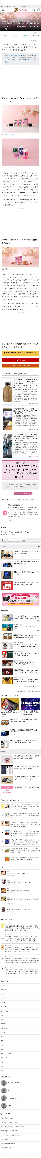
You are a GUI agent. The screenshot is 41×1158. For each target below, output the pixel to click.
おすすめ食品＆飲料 (17, 532)
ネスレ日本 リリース (35, 32)
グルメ (3, 994)
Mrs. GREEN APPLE (13, 1083)
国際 (2, 1045)
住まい (3, 1032)
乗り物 (3, 1023)
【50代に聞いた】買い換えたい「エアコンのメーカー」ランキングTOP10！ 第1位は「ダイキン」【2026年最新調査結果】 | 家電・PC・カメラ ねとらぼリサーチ (21, 949)
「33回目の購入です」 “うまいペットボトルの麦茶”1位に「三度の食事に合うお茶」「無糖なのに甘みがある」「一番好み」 (25, 851)
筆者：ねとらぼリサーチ (15, 505)
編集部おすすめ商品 (9, 534)
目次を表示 (34, 40)
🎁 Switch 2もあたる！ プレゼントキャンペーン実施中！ (13, 6)
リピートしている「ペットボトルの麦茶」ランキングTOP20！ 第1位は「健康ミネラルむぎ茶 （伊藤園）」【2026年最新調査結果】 (24, 806)
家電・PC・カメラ (6, 1053)
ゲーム (3, 998)
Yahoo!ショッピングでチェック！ (20, 365)
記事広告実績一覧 (6, 1148)
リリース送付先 (5, 1139)
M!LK (9, 1090)
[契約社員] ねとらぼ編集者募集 (9, 1131)
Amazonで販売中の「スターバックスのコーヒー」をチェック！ (21, 353)
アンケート (3, 867)
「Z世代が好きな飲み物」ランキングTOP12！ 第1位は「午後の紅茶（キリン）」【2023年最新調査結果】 (24, 815)
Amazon (5, 532)
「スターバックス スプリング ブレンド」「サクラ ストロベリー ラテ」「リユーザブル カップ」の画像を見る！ (20, 471)
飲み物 (3, 18)
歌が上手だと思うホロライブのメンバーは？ (19, 882)
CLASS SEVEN (12, 1098)
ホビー (3, 1015)
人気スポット (4, 1028)
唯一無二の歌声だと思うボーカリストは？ (18, 909)
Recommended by (28, 686)
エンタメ (3, 989)
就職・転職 (4, 1057)
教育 (2, 1062)
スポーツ (3, 1002)
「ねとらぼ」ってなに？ (8, 1118)
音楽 (2, 1070)
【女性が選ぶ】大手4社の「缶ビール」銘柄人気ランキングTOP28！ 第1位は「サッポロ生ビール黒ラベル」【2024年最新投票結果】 (25, 824)
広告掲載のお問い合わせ (8, 1143)
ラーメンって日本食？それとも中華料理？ (18, 890)
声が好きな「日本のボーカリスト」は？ (18, 873)
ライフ (3, 1019)
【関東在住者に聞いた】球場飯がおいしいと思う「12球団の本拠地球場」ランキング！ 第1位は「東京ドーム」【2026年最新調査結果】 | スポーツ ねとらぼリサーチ (22, 928)
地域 (2, 1049)
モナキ (9, 1105)
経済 (2, 1066)
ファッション (4, 1011)
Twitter (10, 520)
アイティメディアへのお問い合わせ (11, 1135)
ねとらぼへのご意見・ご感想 (9, 1122)
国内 (2, 1040)
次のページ (26, 493)
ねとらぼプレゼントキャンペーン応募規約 (13, 1126)
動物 (2, 1036)
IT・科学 (3, 985)
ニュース (29, 532)
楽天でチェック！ (22, 360)
